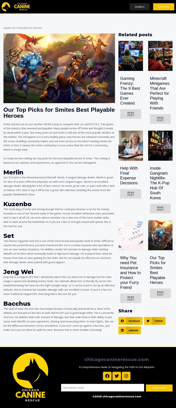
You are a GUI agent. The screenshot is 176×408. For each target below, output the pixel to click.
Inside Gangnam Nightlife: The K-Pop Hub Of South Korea (159, 183)
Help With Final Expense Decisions (129, 175)
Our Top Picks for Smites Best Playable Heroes (158, 270)
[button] (130, 321)
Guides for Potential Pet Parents (22, 28)
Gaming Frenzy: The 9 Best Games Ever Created (130, 90)
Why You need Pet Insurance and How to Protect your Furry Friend (130, 272)
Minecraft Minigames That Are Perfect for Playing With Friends (159, 93)
